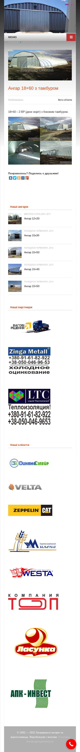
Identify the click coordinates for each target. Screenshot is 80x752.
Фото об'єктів (65, 100)
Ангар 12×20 (31, 218)
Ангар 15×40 (31, 269)
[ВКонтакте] (10, 178)
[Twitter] (14, 178)
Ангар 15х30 (31, 235)
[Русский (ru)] (66, 3)
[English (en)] (71, 3)
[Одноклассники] (18, 178)
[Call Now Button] (71, 744)
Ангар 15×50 (31, 252)
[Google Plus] (27, 178)
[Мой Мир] (23, 178)
